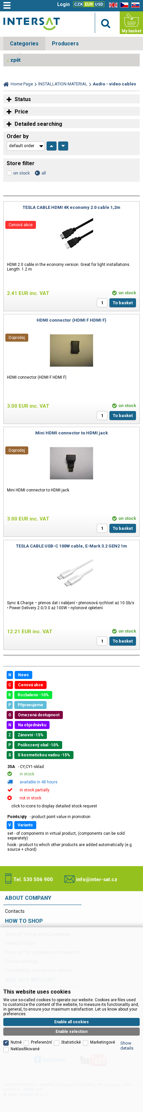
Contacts (15, 911)
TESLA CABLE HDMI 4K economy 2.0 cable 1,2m (71, 207)
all (44, 172)
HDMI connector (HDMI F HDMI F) (71, 320)
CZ (123, 5)
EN (112, 5)
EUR (89, 4)
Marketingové (102, 1042)
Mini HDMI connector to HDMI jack (71, 432)
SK (134, 5)
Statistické (71, 1042)
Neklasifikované (25, 1049)
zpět (15, 60)
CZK (78, 4)
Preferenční (41, 1042)
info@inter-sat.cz (96, 879)
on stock (21, 172)
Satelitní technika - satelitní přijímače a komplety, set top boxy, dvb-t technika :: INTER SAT (31, 23)
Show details (126, 1046)
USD (99, 4)
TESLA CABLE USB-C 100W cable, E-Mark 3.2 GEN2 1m (71, 545)
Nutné (16, 1042)
